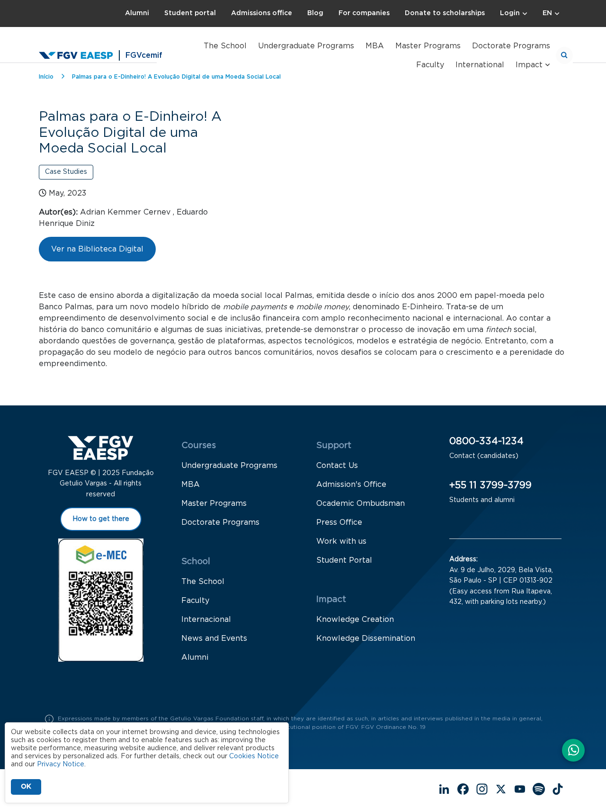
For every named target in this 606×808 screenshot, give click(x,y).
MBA (374, 46)
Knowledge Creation (355, 619)
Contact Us (337, 465)
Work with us (341, 541)
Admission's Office (351, 484)
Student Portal (344, 560)
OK (26, 786)
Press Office (339, 522)
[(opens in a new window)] (573, 751)
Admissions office (261, 13)
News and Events (214, 638)
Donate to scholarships (445, 13)
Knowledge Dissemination (365, 638)
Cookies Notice (254, 756)
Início (46, 77)
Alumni (137, 13)
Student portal (190, 13)
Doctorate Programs (511, 46)
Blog (315, 13)
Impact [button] (529, 65)
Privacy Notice (60, 764)
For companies (364, 13)
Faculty (430, 65)
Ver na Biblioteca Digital (97, 249)
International (479, 65)
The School (225, 46)
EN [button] (547, 13)
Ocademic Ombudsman (360, 503)
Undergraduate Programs (306, 46)
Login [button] (510, 13)
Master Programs (428, 46)
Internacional (206, 619)
